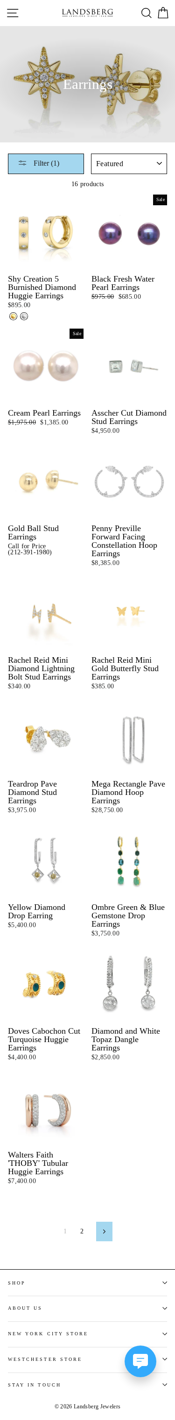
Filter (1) (45, 163)
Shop (17, 1282)
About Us (25, 1308)
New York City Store (48, 1333)
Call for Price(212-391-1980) (30, 549)
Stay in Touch (34, 1384)
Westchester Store (45, 1359)
